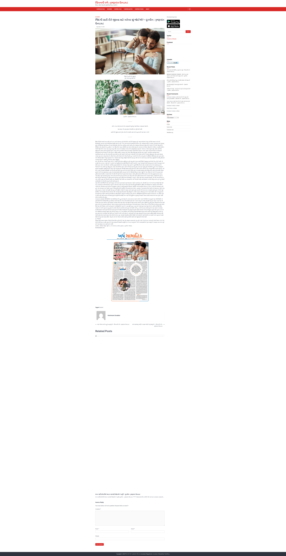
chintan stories (139, 9)
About (147, 9)
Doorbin (109, 9)
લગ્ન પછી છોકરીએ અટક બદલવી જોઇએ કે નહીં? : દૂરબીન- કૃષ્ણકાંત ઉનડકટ (117, 494)
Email (133, 528)
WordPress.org (170, 132)
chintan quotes (128, 9)
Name (97, 528)
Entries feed (169, 127)
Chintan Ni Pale (101, 9)
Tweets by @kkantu (171, 38)
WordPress (167, 554)
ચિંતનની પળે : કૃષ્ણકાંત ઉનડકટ (111, 2)
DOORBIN (97, 16)
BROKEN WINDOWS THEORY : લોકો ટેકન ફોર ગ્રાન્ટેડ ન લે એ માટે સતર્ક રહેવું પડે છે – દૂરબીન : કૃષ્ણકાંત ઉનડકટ (177, 76)
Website (97, 536)
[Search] (190, 9)
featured (101, 307)
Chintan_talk (118, 9)
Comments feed (170, 129)
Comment (98, 509)
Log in (168, 124)
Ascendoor (155, 554)
